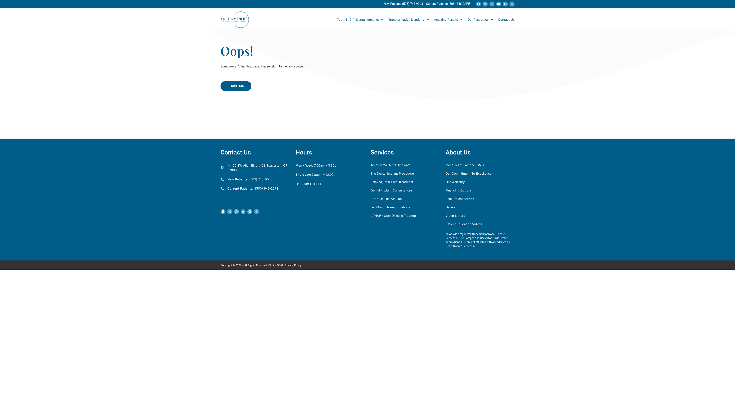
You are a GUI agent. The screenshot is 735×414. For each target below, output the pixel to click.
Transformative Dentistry (406, 19)
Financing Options (459, 190)
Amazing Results (446, 19)
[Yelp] (512, 4)
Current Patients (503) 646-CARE (447, 4)
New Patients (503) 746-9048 (404, 4)
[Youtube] (498, 4)
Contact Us (506, 19)
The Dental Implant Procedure (392, 173)
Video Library (455, 216)
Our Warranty (455, 182)
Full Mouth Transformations (390, 207)
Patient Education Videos (464, 224)
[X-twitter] (485, 4)
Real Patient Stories (460, 199)
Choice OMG (275, 265)
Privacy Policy (293, 265)
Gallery (451, 207)
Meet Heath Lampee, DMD (465, 165)
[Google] (505, 4)
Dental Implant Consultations (391, 190)
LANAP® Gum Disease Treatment (395, 216)
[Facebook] (478, 4)
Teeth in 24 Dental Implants (390, 165)
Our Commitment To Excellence (469, 173)
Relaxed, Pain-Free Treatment (392, 182)
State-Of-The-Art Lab (386, 199)
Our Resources (477, 19)
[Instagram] (491, 4)
